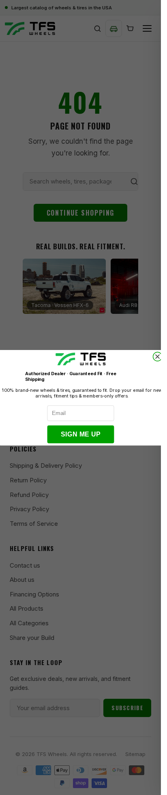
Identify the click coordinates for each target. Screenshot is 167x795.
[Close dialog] (157, 356)
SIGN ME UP (81, 434)
